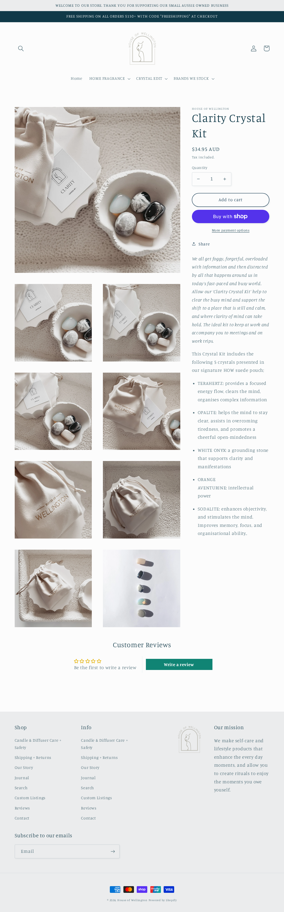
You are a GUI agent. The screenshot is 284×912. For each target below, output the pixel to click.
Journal (22, 777)
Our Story (24, 767)
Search (21, 787)
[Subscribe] (112, 851)
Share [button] (204, 243)
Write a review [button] (179, 664)
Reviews (22, 808)
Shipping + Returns (33, 757)
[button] (21, 48)
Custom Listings (30, 797)
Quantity (199, 167)
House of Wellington (132, 900)
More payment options (231, 230)
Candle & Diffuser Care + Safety (38, 744)
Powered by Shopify (163, 900)
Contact (22, 818)
